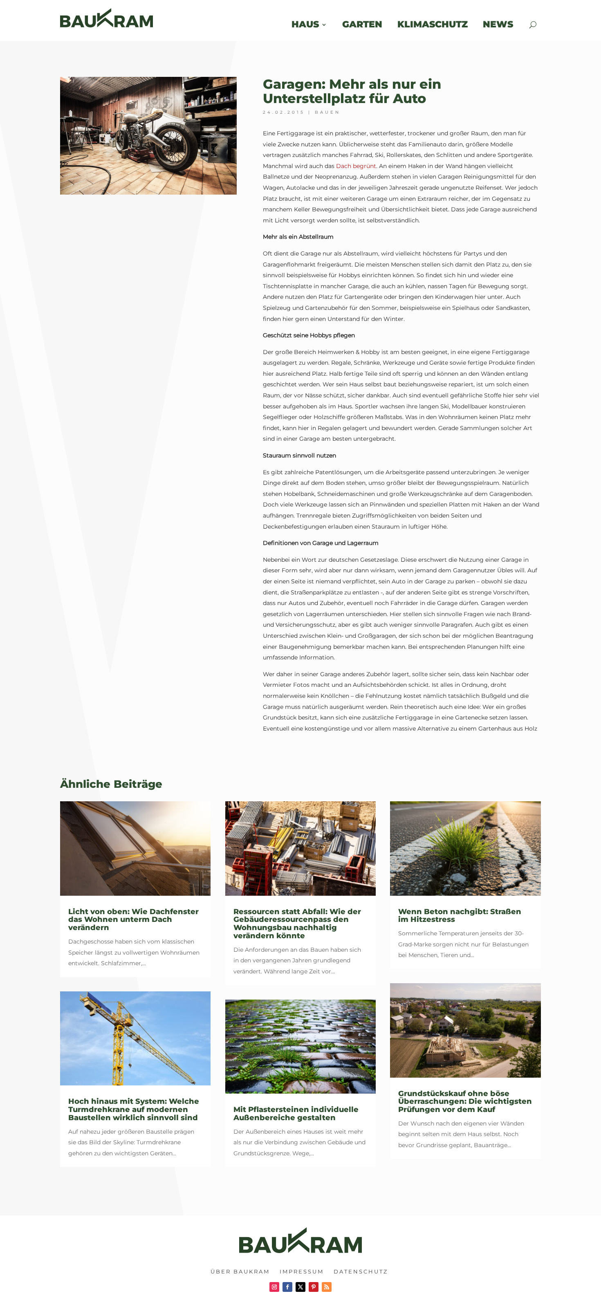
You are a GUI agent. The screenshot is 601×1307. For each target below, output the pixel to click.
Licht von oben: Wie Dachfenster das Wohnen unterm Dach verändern (133, 920)
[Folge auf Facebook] (287, 1287)
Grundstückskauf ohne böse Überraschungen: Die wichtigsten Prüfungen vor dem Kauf (465, 1101)
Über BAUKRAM (240, 1271)
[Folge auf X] (300, 1287)
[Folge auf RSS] (327, 1287)
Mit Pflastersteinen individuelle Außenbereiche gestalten (296, 1113)
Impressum (302, 1271)
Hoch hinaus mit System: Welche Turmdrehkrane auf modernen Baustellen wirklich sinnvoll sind (133, 1109)
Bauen (328, 112)
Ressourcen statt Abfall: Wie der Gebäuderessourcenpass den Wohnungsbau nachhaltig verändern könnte (297, 923)
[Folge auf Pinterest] (313, 1287)
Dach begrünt (356, 166)
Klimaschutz (432, 24)
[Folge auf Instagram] (274, 1287)
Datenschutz (361, 1271)
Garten (362, 24)
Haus (305, 24)
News (504, 24)
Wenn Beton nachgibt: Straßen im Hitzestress (459, 915)
